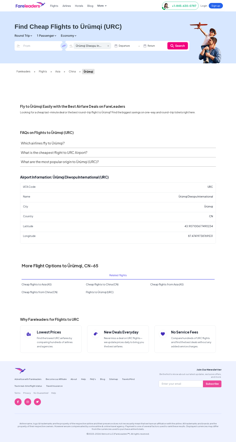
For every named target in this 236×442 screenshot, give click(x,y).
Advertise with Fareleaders (28, 379)
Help (83, 379)
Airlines (67, 5)
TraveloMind (128, 379)
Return (151, 46)
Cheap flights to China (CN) (102, 284)
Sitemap (113, 379)
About (74, 379)
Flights (54, 5)
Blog (90, 5)
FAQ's (93, 379)
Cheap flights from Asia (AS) (167, 284)
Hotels (79, 5)
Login (204, 5)
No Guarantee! (41, 393)
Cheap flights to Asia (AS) (37, 284)
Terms (17, 393)
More (100, 5)
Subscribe (212, 383)
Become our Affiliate (56, 379)
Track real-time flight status (28, 386)
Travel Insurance (54, 386)
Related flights (118, 275)
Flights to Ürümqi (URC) (100, 292)
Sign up (215, 5)
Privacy (27, 393)
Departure (124, 46)
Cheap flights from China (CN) (40, 292)
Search (180, 46)
